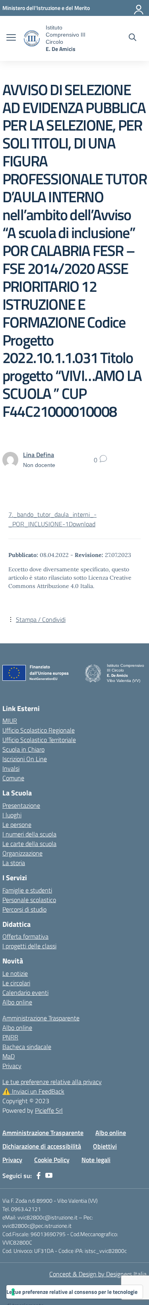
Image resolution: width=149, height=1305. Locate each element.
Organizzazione (22, 853)
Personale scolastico (29, 900)
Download (82, 524)
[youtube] (48, 1175)
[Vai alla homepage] (32, 38)
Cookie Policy (52, 1159)
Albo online (17, 1002)
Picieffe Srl (49, 1110)
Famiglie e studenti (27, 890)
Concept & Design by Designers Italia (98, 1274)
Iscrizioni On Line (24, 759)
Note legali (95, 1159)
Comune (13, 778)
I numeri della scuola (29, 834)
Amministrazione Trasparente (40, 1018)
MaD (8, 1056)
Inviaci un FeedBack (33, 1091)
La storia (13, 862)
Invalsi (10, 768)
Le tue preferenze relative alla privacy (52, 1081)
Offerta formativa (25, 936)
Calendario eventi (25, 992)
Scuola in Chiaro (23, 749)
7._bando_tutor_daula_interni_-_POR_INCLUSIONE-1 (52, 519)
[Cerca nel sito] (132, 38)
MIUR (9, 720)
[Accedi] (139, 8)
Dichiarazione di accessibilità (41, 1146)
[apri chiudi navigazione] (11, 38)
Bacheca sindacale (26, 1046)
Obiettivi (105, 1146)
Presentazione (21, 805)
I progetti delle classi (29, 946)
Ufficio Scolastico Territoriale (39, 739)
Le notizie (15, 973)
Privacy (11, 1066)
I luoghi (11, 815)
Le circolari (16, 983)
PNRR (10, 1037)
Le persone (16, 824)
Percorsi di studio (24, 909)
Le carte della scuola (29, 843)
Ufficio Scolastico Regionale (38, 730)
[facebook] (38, 1175)
